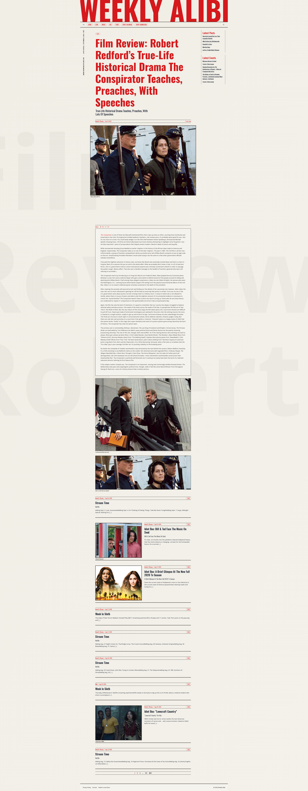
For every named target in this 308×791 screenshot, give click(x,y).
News (89, 25)
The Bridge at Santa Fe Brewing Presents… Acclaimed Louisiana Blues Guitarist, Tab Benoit (212, 76)
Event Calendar (127, 25)
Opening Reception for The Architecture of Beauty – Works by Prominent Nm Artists (212, 69)
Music (103, 25)
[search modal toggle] (223, 24)
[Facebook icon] (100, 226)
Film (96, 25)
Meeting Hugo (206, 47)
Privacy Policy (87, 787)
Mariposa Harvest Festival (209, 61)
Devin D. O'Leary (99, 121)
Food (117, 25)
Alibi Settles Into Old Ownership (211, 41)
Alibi (96, 684)
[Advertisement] (143, 211)
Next (150, 773)
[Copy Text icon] (105, 226)
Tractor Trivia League (208, 64)
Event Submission (141, 25)
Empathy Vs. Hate (207, 44)
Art (110, 25)
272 (146, 773)
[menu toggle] (83, 25)
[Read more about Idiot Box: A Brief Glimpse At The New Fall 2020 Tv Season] (118, 584)
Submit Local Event (104, 787)
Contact (94, 787)
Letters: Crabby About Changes (211, 50)
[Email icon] (108, 226)
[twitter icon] (103, 226)
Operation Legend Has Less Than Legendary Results (211, 37)
